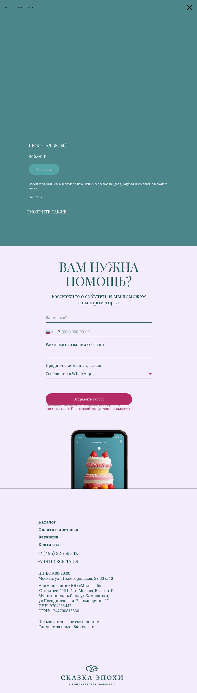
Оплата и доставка (58, 529)
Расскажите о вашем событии (75, 344)
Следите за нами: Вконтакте (66, 626)
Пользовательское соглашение (68, 621)
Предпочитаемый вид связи (73, 365)
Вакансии (48, 537)
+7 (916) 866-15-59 (57, 561)
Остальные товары (21, 7)
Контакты (49, 544)
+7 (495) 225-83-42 (57, 553)
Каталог (47, 522)
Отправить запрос (89, 399)
